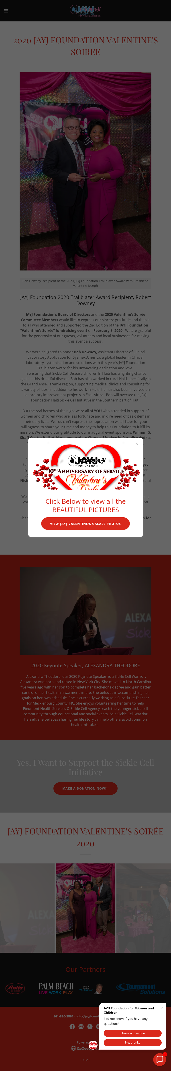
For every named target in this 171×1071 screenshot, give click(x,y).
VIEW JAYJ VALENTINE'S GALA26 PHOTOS (85, 524)
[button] (159, 1059)
